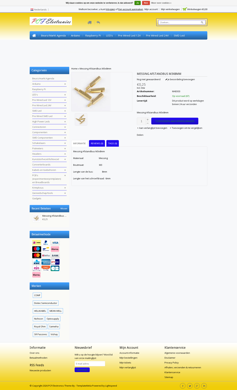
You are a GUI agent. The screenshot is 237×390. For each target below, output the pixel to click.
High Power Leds (71, 43)
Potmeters (183, 43)
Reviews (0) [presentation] (97, 143)
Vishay (54, 334)
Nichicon (38, 318)
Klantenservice (172, 372)
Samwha (53, 326)
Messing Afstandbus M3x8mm (95, 68)
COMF (37, 295)
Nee (146, 3)
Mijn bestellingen (128, 357)
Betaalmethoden (38, 357)
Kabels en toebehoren (124, 52)
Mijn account (151, 9)
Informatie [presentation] (79, 143)
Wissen (63, 208)
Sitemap (168, 377)
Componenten (116, 43)
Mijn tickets (125, 362)
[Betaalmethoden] (49, 259)
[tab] (79, 143)
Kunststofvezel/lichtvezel (63, 52)
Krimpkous (38, 60)
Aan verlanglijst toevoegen (153, 127)
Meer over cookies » (161, 3)
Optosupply (53, 318)
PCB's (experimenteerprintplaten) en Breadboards (173, 52)
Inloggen (110, 9)
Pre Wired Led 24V (157, 35)
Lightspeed (111, 385)
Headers (37, 52)
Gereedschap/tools (62, 60)
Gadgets (84, 60)
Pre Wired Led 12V (129, 35)
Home (34, 35)
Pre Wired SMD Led (44, 43)
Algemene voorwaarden (177, 352)
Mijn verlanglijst (128, 367)
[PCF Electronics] (51, 21)
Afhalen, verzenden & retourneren (182, 367)
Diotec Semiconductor (45, 303)
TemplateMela (84, 385)
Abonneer (82, 369)
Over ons (34, 352)
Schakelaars (165, 43)
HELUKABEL (40, 310)
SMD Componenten (141, 43)
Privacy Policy (171, 362)
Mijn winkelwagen (170, 9)
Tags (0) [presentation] (112, 143)
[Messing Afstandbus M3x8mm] (102, 120)
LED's (109, 35)
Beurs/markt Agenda (53, 35)
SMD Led (179, 35)
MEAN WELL (56, 310)
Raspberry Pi (93, 35)
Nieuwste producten (40, 370)
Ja (137, 3)
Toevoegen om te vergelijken (186, 127)
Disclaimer (169, 357)
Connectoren (94, 43)
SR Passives (40, 334)
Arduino (75, 35)
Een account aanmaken (130, 9)
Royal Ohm (40, 326)
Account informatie (129, 352)
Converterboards (94, 52)
